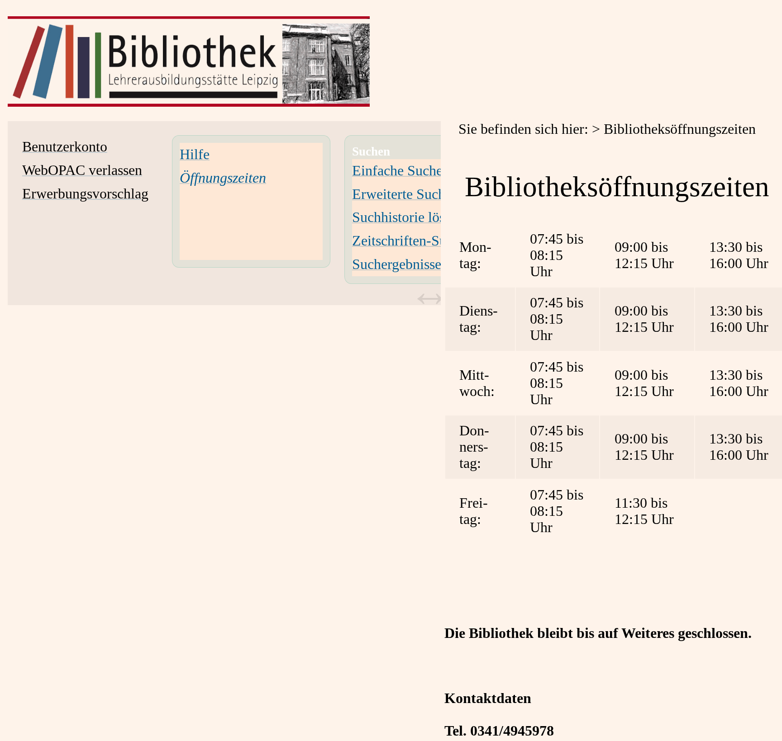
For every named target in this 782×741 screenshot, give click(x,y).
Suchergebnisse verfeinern (428, 264)
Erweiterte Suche (402, 194)
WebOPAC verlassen (82, 170)
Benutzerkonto (64, 147)
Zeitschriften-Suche (409, 241)
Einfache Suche (397, 171)
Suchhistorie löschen (412, 217)
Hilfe (195, 154)
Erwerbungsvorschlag (85, 194)
